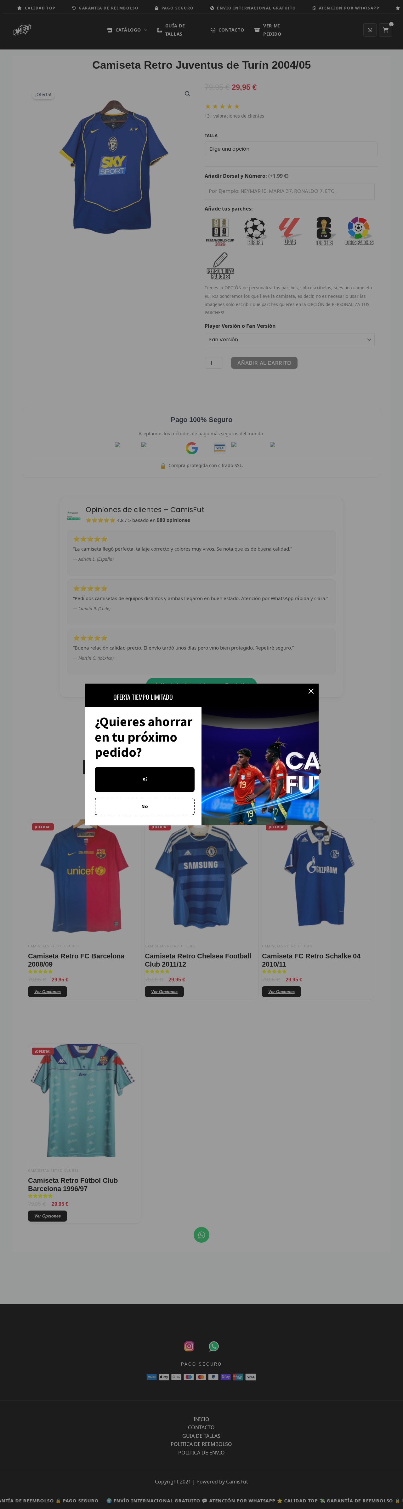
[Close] (311, 691)
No (144, 806)
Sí (145, 779)
